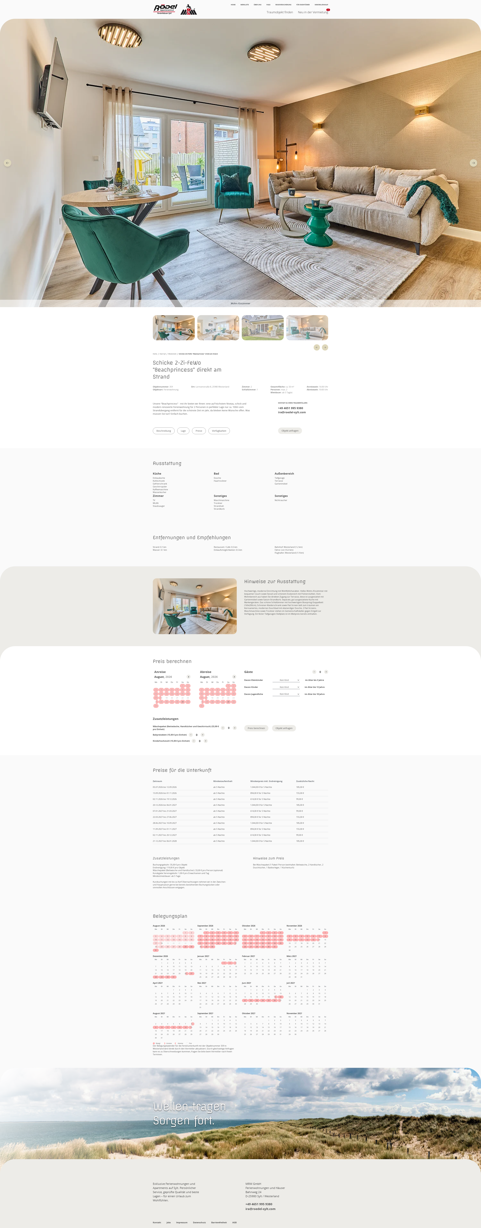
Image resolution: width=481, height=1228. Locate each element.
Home (233, 5)
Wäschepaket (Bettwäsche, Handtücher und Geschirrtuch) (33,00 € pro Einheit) (186, 728)
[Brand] (175, 9)
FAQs (268, 5)
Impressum (182, 1222)
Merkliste (245, 5)
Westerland (172, 354)
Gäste (248, 672)
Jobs (169, 1222)
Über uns (257, 5)
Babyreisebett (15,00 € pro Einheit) (170, 734)
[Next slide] (473, 163)
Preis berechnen (256, 728)
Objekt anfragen (290, 430)
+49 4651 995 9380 (290, 408)
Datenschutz (199, 1222)
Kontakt (157, 1222)
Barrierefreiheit (219, 1222)
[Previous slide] (7, 163)
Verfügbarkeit (219, 430)
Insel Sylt (163, 354)
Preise (199, 430)
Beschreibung (163, 430)
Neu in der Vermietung (313, 12)
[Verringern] (314, 672)
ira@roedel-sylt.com (292, 412)
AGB (234, 1222)
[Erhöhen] (326, 672)
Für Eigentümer (303, 5)
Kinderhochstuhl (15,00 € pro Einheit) (171, 741)
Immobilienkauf (321, 5)
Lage (183, 430)
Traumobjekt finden (280, 12)
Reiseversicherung (283, 5)
